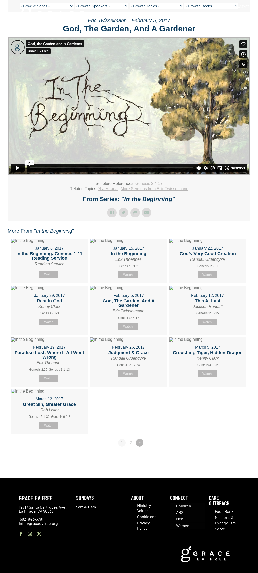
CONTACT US (222, 6)
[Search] (247, 17)
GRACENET (241, 6)
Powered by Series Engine (231, 457)
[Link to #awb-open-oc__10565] (242, 32)
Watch (48, 274)
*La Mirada (108, 189)
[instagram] (30, 534)
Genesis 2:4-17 (149, 183)
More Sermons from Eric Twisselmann (154, 189)
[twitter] (39, 534)
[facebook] (21, 534)
